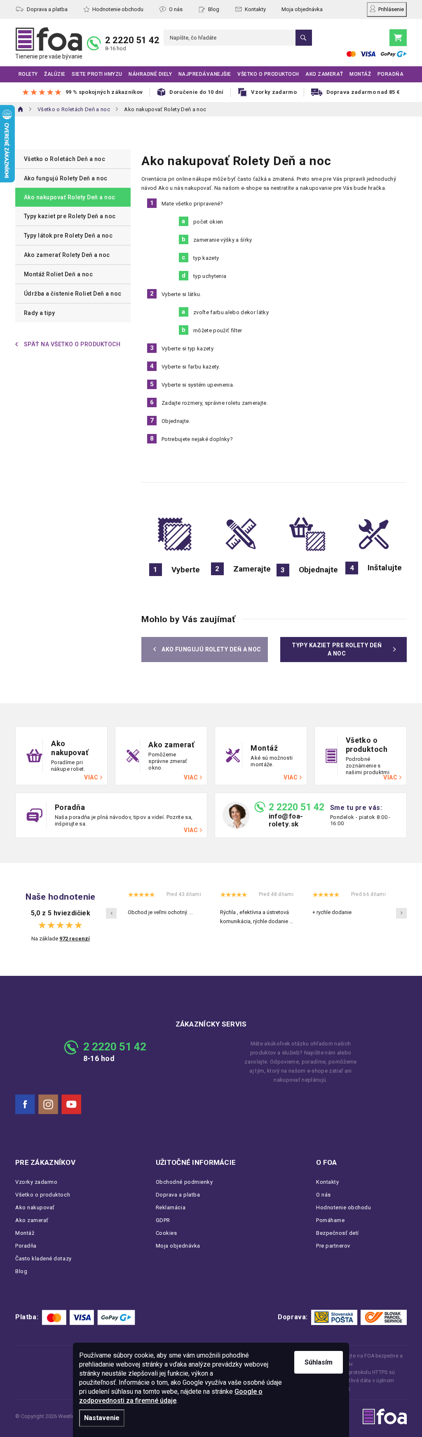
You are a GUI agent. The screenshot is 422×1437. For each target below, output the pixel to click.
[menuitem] (28, 74)
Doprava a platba (47, 9)
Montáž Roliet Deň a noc (58, 274)
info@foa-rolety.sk (286, 820)
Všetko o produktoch (42, 1195)
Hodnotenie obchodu (117, 9)
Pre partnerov (333, 1246)
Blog (213, 9)
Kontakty (255, 9)
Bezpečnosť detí (337, 1233)
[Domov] (20, 109)
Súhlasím (319, 1362)
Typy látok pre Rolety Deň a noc (68, 235)
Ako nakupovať (35, 1207)
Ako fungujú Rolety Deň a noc (66, 178)
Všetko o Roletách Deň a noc (64, 159)
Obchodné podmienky (184, 1182)
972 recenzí (74, 938)
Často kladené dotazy (43, 1258)
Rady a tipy (39, 313)
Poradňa (26, 1246)
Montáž (24, 1233)
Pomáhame (330, 1220)
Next (401, 913)
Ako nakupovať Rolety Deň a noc (69, 197)
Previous (111, 913)
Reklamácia (170, 1207)
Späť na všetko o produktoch (72, 344)
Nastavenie (102, 1418)
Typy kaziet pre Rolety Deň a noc (70, 216)
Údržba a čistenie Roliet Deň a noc (73, 293)
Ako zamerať (32, 1220)
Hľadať (303, 38)
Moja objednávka (302, 9)
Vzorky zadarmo (36, 1182)
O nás (176, 9)
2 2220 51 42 (132, 40)
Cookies (166, 1233)
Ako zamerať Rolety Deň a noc (67, 255)
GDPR (163, 1220)
